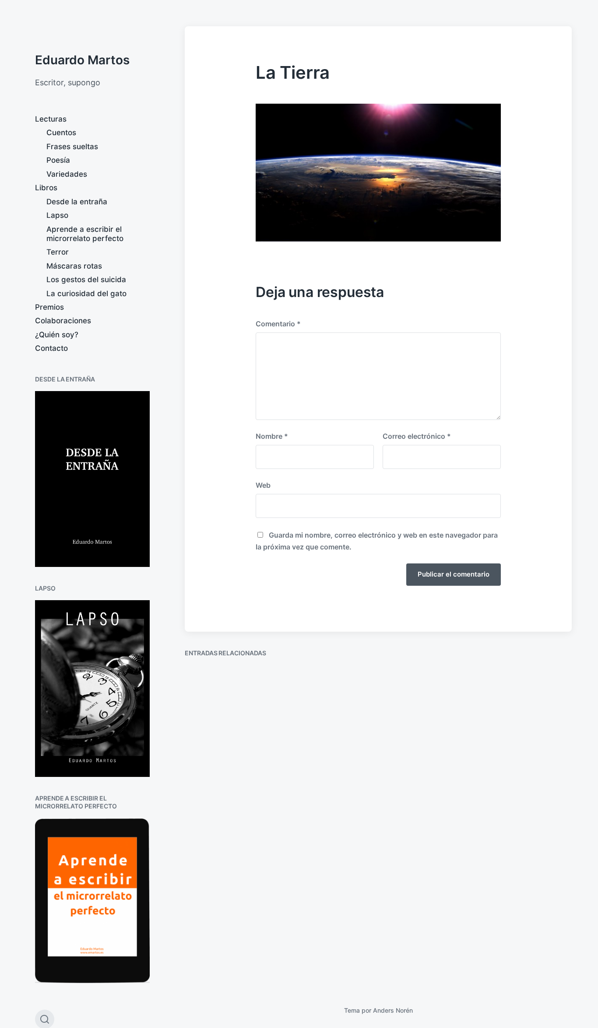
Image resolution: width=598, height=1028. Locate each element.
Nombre (272, 436)
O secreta (348, 758)
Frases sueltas (72, 146)
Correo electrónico (417, 436)
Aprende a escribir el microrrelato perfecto (84, 234)
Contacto (51, 348)
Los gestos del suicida (86, 279)
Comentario (278, 323)
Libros (46, 187)
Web (263, 485)
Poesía (58, 160)
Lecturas (51, 119)
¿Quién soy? (56, 334)
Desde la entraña (76, 201)
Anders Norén (393, 1010)
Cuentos (61, 132)
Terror (57, 252)
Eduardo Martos (82, 59)
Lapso (57, 215)
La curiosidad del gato (86, 293)
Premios (49, 307)
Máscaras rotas (74, 266)
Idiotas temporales (502, 797)
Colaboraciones (63, 320)
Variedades (66, 174)
